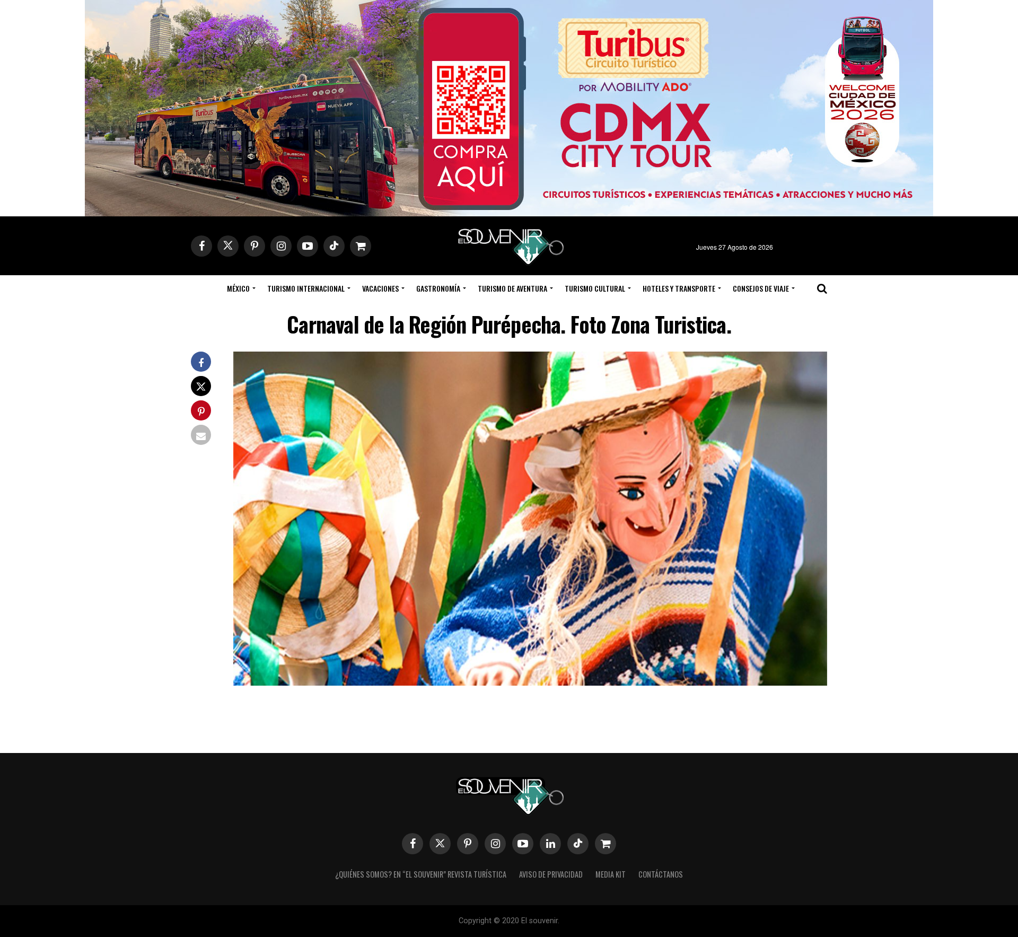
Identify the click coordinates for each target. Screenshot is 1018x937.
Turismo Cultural (595, 288)
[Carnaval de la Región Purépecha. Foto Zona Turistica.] (530, 682)
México (238, 288)
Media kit (610, 874)
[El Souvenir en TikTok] (578, 843)
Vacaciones (380, 288)
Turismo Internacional (306, 288)
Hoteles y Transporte (679, 288)
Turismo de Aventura (512, 288)
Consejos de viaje (761, 288)
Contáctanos (660, 874)
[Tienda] (605, 843)
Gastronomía (438, 288)
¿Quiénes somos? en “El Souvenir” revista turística (420, 874)
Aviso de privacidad (551, 874)
